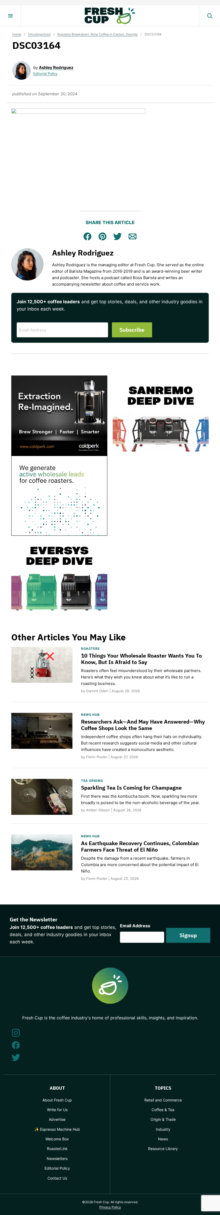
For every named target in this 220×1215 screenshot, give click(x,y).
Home (16, 34)
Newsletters (57, 1158)
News (163, 1139)
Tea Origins (92, 781)
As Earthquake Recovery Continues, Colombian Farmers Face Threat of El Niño (140, 846)
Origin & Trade (163, 1119)
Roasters (90, 649)
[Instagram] (16, 1033)
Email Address (135, 925)
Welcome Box (57, 1139)
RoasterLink (57, 1148)
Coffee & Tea (163, 1109)
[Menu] (10, 15)
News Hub (90, 715)
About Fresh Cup (57, 1100)
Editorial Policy (45, 73)
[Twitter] (16, 1057)
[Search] (209, 15)
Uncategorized (39, 34)
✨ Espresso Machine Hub (57, 1129)
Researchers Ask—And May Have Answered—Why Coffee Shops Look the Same (143, 725)
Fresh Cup (110, 16)
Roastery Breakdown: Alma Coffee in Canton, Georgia (97, 34)
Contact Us (57, 1178)
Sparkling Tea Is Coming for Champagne (131, 787)
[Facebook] (16, 1045)
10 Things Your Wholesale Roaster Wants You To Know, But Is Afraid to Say (141, 659)
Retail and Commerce (163, 1100)
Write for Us (57, 1109)
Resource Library (163, 1148)
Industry (163, 1129)
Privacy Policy (110, 1207)
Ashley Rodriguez (56, 67)
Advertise (57, 1119)
